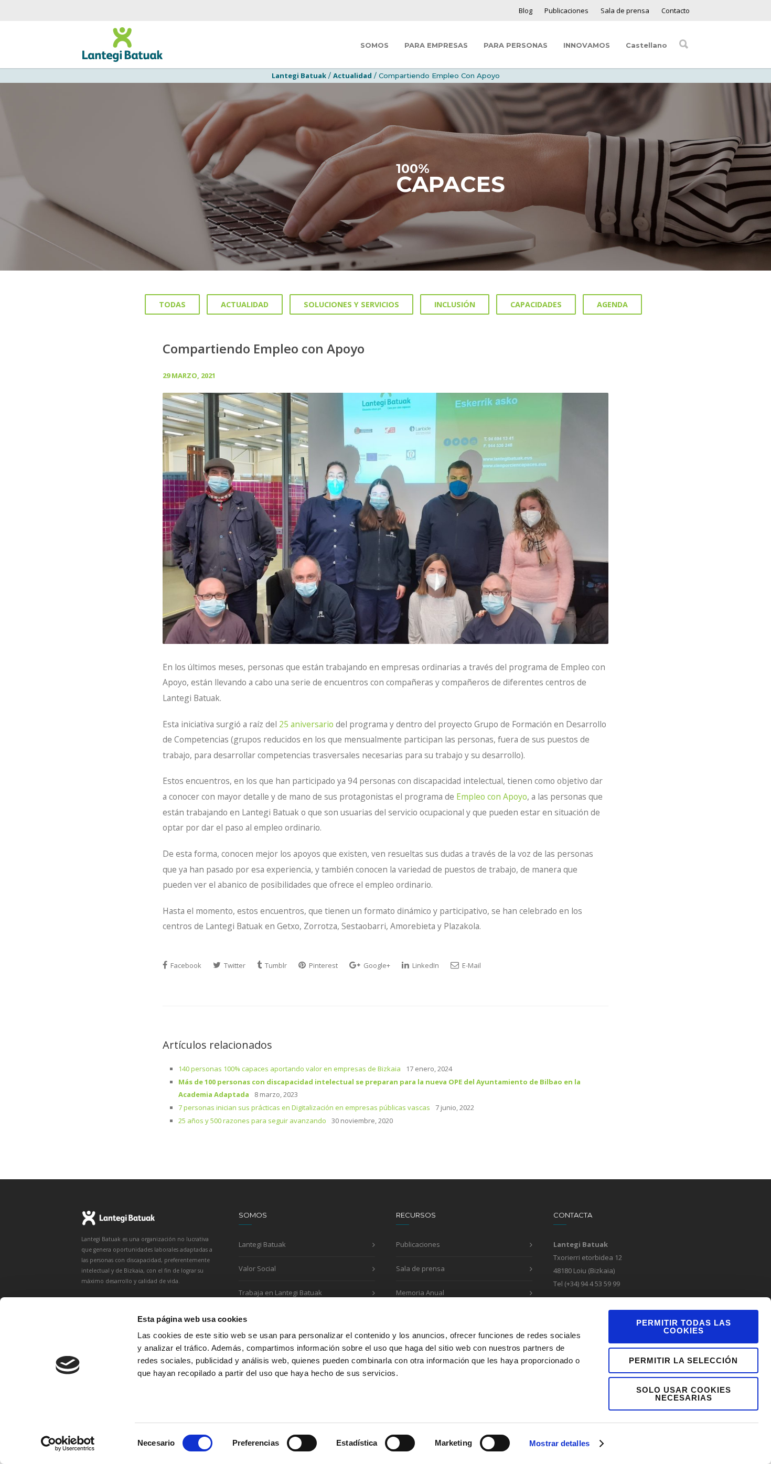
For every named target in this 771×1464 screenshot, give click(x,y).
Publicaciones (566, 10)
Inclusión (454, 304)
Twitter (233, 965)
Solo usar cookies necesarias (683, 1393)
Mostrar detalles (559, 1443)
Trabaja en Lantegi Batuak (280, 1292)
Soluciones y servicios (351, 304)
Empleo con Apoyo (491, 796)
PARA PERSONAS (516, 45)
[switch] (302, 1443)
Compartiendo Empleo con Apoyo (264, 348)
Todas (172, 304)
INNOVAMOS (586, 45)
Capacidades (536, 304)
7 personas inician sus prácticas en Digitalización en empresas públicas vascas (304, 1107)
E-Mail (471, 965)
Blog (525, 10)
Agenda (612, 304)
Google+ (376, 965)
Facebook (185, 965)
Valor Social (257, 1268)
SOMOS (374, 45)
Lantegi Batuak (262, 1244)
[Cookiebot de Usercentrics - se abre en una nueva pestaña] (68, 1443)
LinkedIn (425, 965)
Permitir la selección (683, 1360)
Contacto (675, 10)
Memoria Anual (420, 1292)
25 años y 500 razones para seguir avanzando (252, 1120)
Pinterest (322, 965)
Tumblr (275, 965)
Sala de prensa (625, 10)
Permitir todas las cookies (683, 1326)
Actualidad (352, 75)
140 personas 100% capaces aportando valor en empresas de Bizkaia (289, 1068)
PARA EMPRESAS (436, 45)
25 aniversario (306, 724)
